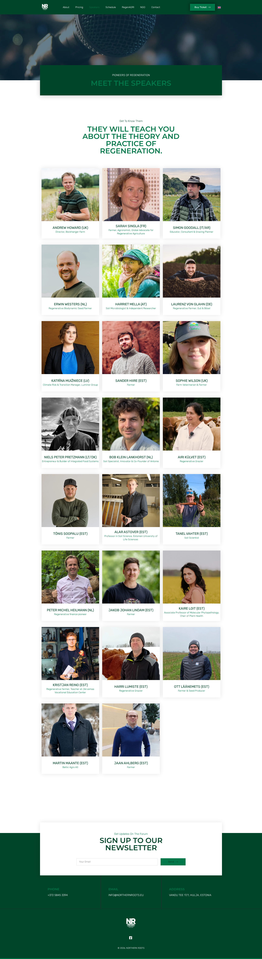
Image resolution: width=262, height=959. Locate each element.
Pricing (79, 7)
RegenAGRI (128, 7)
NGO (142, 7)
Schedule (111, 7)
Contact (155, 7)
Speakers (94, 7)
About (66, 7)
